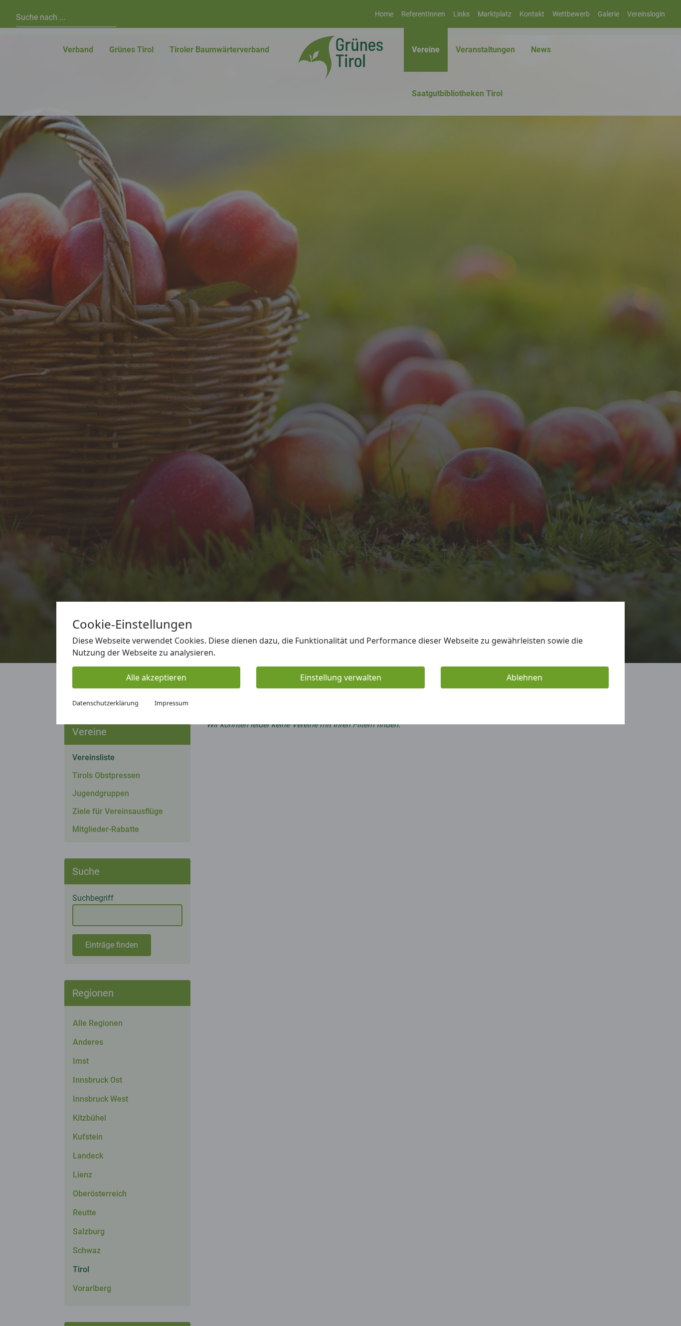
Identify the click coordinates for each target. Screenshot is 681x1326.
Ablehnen (524, 677)
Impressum (171, 703)
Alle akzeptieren (156, 677)
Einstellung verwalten (340, 677)
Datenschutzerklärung (105, 703)
